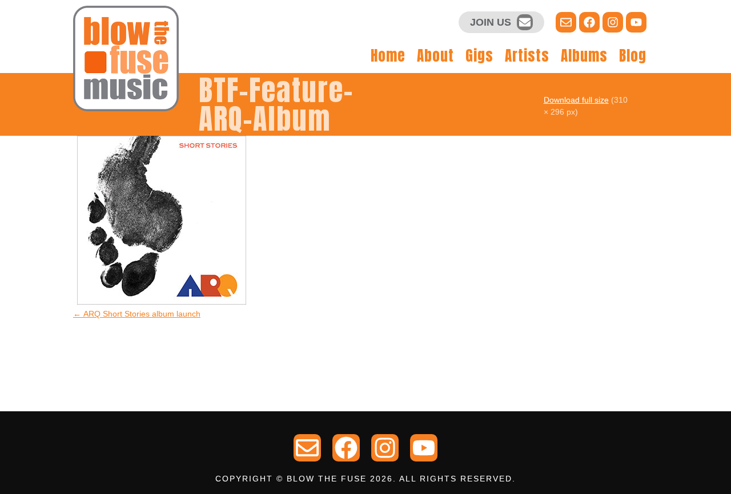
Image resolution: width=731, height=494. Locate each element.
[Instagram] (613, 22)
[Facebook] (589, 22)
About (435, 55)
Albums (584, 55)
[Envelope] (525, 22)
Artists (527, 55)
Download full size (576, 99)
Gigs (479, 55)
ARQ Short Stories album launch (136, 313)
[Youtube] (636, 22)
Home (388, 55)
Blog (632, 55)
